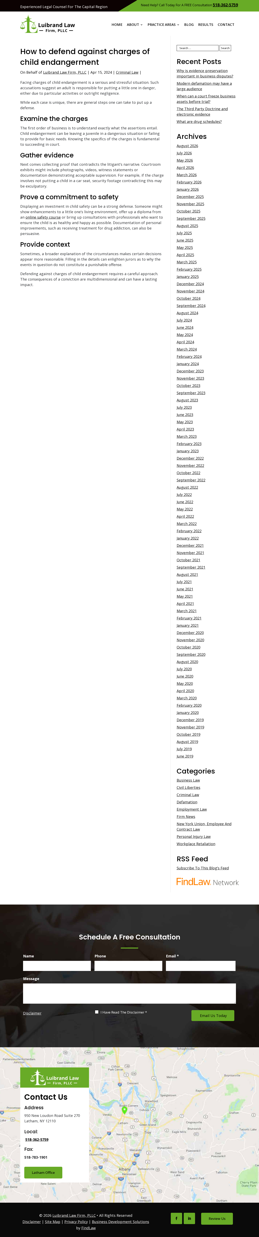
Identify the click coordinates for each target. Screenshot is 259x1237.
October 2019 (188, 734)
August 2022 (187, 487)
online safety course (43, 217)
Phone (100, 956)
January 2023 (188, 451)
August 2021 (187, 574)
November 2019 (190, 727)
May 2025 (185, 247)
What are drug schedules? (199, 121)
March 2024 (187, 349)
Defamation (187, 802)
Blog (189, 25)
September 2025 (191, 218)
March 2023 (187, 436)
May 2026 (185, 160)
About (133, 25)
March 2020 (187, 698)
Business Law (188, 780)
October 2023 (188, 385)
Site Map (52, 1221)
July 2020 (184, 669)
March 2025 (187, 262)
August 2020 (187, 661)
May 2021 (185, 596)
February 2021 (189, 618)
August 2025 (187, 225)
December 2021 (190, 545)
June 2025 (185, 240)
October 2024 (188, 298)
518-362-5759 (225, 4)
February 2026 (189, 182)
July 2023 (184, 407)
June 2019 (185, 756)
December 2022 (190, 458)
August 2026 (187, 145)
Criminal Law (127, 72)
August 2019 (187, 741)
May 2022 (185, 509)
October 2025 (188, 211)
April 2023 (185, 429)
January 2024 (188, 363)
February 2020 (189, 705)
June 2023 (185, 414)
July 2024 (184, 320)
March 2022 (187, 523)
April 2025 (185, 254)
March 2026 (187, 174)
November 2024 (190, 291)
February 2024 (189, 356)
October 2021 (188, 560)
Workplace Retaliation (196, 843)
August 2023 (187, 400)
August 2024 (187, 312)
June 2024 (185, 327)
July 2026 (184, 153)
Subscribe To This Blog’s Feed (203, 868)
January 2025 (188, 276)
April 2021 (185, 603)
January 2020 (188, 712)
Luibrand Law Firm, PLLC (64, 72)
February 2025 (189, 269)
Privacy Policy (76, 1221)
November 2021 (190, 552)
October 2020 (188, 647)
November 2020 (190, 639)
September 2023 (191, 392)
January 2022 (188, 538)
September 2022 (191, 480)
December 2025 (190, 196)
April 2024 (185, 342)
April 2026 (185, 167)
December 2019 (190, 719)
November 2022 (190, 465)
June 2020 (185, 676)
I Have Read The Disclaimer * (124, 1012)
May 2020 (185, 683)
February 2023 (189, 443)
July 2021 (184, 581)
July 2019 (184, 748)
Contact (226, 25)
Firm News (186, 816)
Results (205, 25)
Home (116, 25)
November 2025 (190, 203)
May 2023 (185, 421)
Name (28, 956)
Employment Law (192, 809)
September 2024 (191, 305)
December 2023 (190, 371)
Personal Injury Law (194, 836)
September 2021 (191, 567)
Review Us (217, 1218)
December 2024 (190, 283)
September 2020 (191, 654)
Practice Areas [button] (162, 25)
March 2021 (187, 610)
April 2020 (185, 690)
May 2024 (185, 334)
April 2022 (185, 516)
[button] (255, 1208)
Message (31, 978)
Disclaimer (32, 1013)
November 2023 (190, 378)
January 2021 (188, 625)
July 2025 (184, 233)
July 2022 (184, 494)
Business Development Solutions (120, 1221)
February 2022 (189, 530)
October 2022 (188, 472)
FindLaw (88, 1227)
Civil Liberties (188, 787)
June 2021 (185, 589)
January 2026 (188, 189)
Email (172, 956)
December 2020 (190, 632)
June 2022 (185, 501)
